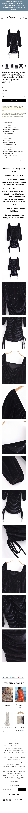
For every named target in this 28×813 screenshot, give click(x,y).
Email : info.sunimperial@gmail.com (14, 750)
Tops (5, 757)
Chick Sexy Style (10, 764)
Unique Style (14, 766)
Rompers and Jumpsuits (14, 759)
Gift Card (8, 748)
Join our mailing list (14, 785)
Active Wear (16, 757)
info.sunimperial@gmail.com (16, 116)
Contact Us (21, 745)
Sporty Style (22, 766)
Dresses (22, 755)
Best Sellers (20, 769)
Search (5, 752)
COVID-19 (6, 755)
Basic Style (18, 773)
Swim (4, 771)
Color (3, 87)
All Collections (22, 771)
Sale (15, 771)
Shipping (17, 743)
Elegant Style (19, 764)
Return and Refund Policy (10, 745)
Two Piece (9, 771)
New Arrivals (10, 773)
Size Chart (11, 752)
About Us (11, 743)
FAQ (23, 752)
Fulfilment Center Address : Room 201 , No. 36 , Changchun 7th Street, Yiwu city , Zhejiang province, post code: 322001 (14, 777)
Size (3, 93)
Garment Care (14, 755)
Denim (23, 757)
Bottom (10, 757)
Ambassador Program (17, 748)
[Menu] (2, 18)
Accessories (12, 769)
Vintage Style (19, 762)
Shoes (6, 769)
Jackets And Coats (9, 762)
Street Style (6, 766)
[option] (7, 66)
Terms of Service (14, 781)
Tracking (18, 752)
